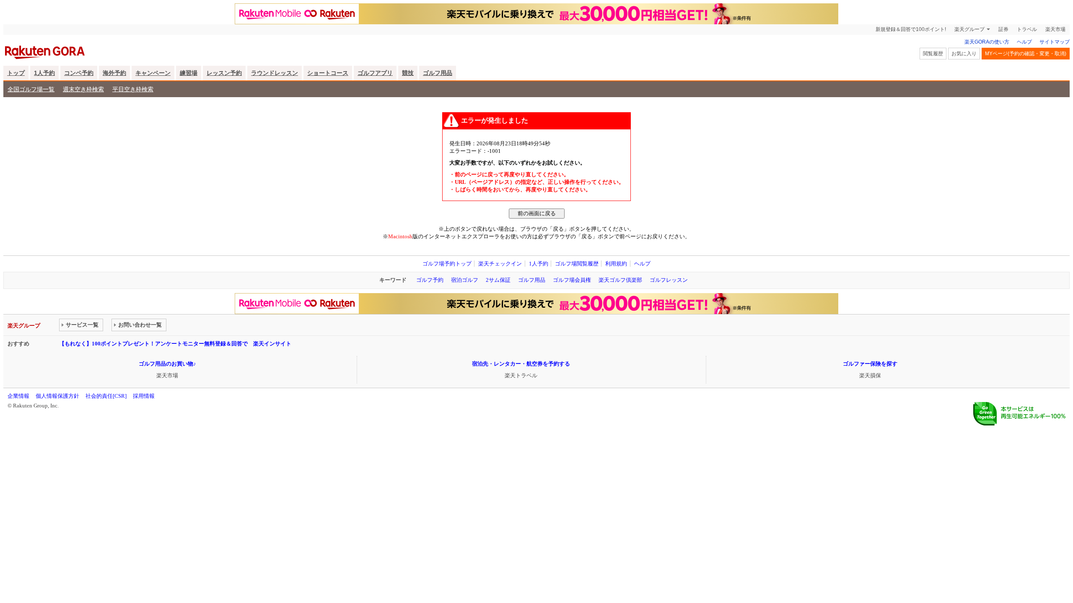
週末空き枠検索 (83, 89)
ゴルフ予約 (429, 280)
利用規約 (616, 263)
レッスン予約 (224, 73)
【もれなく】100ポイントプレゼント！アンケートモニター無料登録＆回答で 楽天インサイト (175, 343)
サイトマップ (1054, 42)
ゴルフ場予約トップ (447, 263)
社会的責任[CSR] (106, 396)
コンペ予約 (78, 73)
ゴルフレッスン (669, 280)
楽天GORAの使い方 (986, 42)
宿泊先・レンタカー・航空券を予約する (521, 364)
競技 (408, 73)
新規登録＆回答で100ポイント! (911, 29)
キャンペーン (153, 73)
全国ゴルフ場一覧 (31, 89)
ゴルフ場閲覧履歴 (577, 263)
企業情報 (18, 396)
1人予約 (44, 73)
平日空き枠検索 (132, 89)
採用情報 (144, 396)
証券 (1003, 29)
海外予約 (114, 73)
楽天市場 (1055, 29)
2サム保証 (498, 280)
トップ (16, 73)
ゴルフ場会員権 (572, 280)
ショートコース (327, 73)
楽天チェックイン (500, 263)
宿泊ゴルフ (464, 280)
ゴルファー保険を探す (870, 364)
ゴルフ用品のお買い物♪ (167, 364)
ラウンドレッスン (274, 73)
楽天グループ (969, 29)
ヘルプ (1024, 42)
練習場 (188, 73)
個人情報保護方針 (57, 396)
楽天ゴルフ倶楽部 (620, 280)
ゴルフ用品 (437, 73)
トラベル (1027, 29)
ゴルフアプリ (375, 73)
